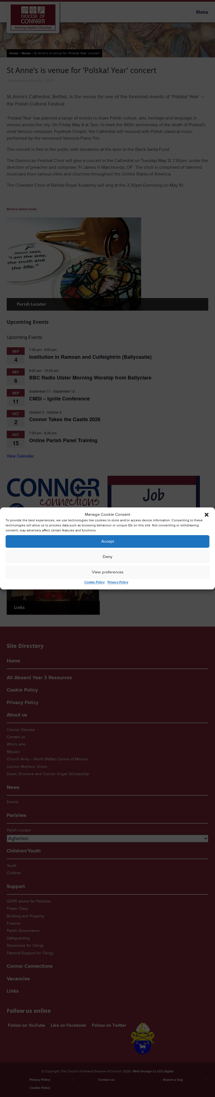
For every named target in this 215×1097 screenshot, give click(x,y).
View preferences (107, 572)
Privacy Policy (118, 582)
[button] (206, 514)
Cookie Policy (94, 582)
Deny (107, 556)
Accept (107, 541)
